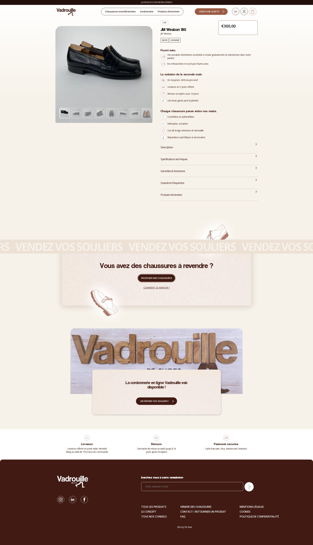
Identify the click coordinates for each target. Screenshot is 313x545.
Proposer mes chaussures (156, 278)
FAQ (183, 516)
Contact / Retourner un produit (203, 511)
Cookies (245, 511)
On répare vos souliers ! (154, 401)
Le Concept (148, 511)
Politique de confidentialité (259, 516)
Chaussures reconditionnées (120, 11)
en (235, 11)
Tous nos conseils (154, 516)
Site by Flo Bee (184, 527)
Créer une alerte (209, 11)
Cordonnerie (146, 11)
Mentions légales (252, 507)
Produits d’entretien (168, 11)
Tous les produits (153, 507)
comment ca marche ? (156, 287)
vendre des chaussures (196, 507)
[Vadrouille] (66, 12)
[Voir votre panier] (252, 11)
